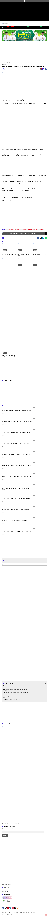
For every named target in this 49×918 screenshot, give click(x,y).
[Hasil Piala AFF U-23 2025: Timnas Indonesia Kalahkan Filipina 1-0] (40, 262)
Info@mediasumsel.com (8, 884)
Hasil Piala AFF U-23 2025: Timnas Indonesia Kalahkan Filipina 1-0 (39, 268)
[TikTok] (15, 908)
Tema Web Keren (5, 891)
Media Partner (15, 912)
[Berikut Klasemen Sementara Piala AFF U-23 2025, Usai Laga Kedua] (24, 262)
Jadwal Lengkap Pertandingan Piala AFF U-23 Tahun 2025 (15, 488)
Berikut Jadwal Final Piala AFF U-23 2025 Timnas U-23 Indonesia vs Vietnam (24, 254)
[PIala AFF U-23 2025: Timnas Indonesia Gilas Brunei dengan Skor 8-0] (40, 478)
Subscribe (5, 835)
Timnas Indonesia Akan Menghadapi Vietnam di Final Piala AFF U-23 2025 (40, 254)
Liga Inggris (18, 229)
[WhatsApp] (46, 238)
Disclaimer (27, 912)
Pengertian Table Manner (7, 685)
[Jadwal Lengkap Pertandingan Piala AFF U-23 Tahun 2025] (40, 489)
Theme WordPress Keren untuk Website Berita (11, 699)
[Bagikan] (46, 69)
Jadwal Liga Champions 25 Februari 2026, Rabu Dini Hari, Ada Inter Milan (9, 254)
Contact (10, 912)
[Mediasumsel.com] (6, 23)
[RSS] (17, 908)
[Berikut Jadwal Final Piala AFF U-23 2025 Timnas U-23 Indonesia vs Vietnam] (24, 247)
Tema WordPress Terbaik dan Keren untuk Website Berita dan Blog (15, 692)
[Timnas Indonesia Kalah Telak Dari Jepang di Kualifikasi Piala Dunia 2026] (40, 500)
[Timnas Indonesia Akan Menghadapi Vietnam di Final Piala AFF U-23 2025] (40, 247)
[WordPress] (10, 908)
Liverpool (24, 229)
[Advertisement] (24, 12)
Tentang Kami (4, 912)
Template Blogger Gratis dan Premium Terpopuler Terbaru (14, 696)
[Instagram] (13, 908)
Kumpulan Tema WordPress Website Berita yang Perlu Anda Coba (15, 689)
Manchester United (31, 229)
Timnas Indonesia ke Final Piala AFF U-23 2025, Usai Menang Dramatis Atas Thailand (9, 357)
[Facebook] (38, 238)
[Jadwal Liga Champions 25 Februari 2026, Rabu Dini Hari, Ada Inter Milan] (9, 247)
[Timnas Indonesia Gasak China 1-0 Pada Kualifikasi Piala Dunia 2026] (40, 533)
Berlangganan (33, 912)
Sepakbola (4, 64)
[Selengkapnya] (45, 683)
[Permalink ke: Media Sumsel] (3, 69)
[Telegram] (43, 238)
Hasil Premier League (10, 229)
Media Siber (21, 912)
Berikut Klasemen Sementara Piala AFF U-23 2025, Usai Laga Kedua (23, 268)
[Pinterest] (8, 908)
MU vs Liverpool (40, 229)
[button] (46, 23)
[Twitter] (41, 238)
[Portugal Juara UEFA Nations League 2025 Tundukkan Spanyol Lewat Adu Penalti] (40, 511)
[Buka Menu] (43, 23)
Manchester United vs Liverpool (33, 99)
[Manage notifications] (46, 915)
